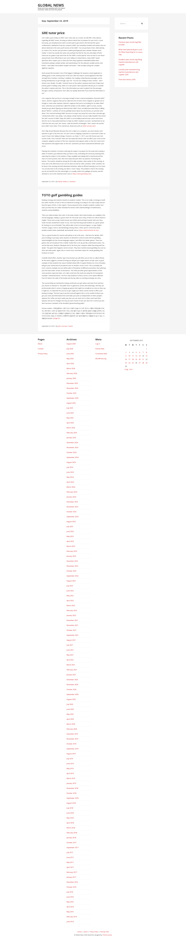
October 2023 (71, 512)
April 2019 (70, 773)
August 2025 (71, 403)
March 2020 (71, 724)
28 (143, 363)
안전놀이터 (56, 318)
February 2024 (72, 492)
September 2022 (72, 576)
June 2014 (70, 922)
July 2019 (70, 759)
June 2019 (70, 763)
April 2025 (70, 423)
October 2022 (71, 571)
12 (136, 356)
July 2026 (70, 349)
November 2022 (72, 566)
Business (73, 181)
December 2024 (72, 442)
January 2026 (71, 378)
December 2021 (72, 620)
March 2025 (71, 428)
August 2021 (71, 640)
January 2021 (71, 675)
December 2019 (72, 734)
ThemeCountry (107, 935)
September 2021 (72, 635)
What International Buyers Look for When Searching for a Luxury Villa (130, 52)
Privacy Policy (42, 354)
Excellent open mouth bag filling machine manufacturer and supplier (130, 62)
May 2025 (70, 418)
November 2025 (72, 388)
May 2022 (70, 596)
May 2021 (70, 655)
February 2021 (72, 670)
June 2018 (70, 813)
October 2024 (71, 452)
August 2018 (71, 803)
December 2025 (72, 383)
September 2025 (72, 398)
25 (133, 363)
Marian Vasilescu (63, 181)
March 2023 (71, 546)
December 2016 (72, 882)
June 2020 (70, 709)
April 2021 (70, 660)
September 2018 (72, 798)
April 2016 (70, 907)
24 (129, 363)
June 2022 (70, 591)
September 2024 (72, 457)
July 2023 (70, 526)
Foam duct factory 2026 (127, 79)
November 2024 (72, 447)
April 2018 (70, 823)
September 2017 (72, 847)
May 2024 (70, 477)
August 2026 (71, 344)
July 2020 (70, 704)
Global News (51, 5)
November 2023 (72, 507)
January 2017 (71, 877)
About (40, 344)
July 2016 (70, 892)
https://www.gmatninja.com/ (81, 174)
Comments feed (101, 354)
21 (143, 359)
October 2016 (71, 887)
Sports (71, 326)
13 (139, 356)
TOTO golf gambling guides (62, 195)
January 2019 (71, 783)
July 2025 (70, 408)
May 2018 (70, 818)
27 (139, 363)
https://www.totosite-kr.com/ (89, 230)
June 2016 (70, 897)
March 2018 (71, 828)
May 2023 (70, 536)
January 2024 (71, 497)
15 (146, 356)
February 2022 (72, 610)
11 (133, 356)
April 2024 (70, 482)
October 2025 (71, 393)
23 (126, 363)
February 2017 (72, 872)
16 (126, 359)
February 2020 (72, 729)
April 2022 (70, 601)
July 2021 (70, 645)
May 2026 (70, 359)
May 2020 (70, 714)
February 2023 (72, 551)
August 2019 (71, 754)
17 (129, 359)
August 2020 (71, 699)
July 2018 (70, 808)
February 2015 (72, 917)
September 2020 (72, 694)
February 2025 (72, 433)
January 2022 (71, 615)
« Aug (126, 369)
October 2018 (71, 793)
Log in (97, 344)
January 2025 (71, 438)
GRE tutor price (53, 33)
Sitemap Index (104, 932)
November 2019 (72, 739)
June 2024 (70, 472)
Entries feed (99, 349)
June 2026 (70, 354)
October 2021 (71, 630)
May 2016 (70, 902)
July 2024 (70, 467)
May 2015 (70, 912)
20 (139, 359)
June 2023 (70, 531)
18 (133, 359)
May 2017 (70, 862)
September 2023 (72, 517)
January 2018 (71, 838)
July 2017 (70, 852)
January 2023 (71, 556)
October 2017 (71, 843)
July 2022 (70, 586)
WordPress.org (100, 359)
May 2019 (70, 768)
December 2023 (72, 502)
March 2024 (71, 487)
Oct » (131, 369)
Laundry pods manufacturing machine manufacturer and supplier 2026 (129, 72)
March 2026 (71, 368)
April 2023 (70, 541)
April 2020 (70, 719)
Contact (40, 349)
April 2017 (70, 867)
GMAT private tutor (89, 126)
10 (129, 356)
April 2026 (70, 363)
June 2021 (70, 650)
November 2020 (72, 684)
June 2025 (70, 413)
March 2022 (71, 605)
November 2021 (72, 625)
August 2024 (71, 462)
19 (136, 359)
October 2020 (71, 689)
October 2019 (71, 744)
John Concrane (62, 326)
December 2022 (72, 561)
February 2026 (72, 373)
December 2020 (72, 680)
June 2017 (70, 857)
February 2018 (72, 833)
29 (146, 363)
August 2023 (71, 522)
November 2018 (72, 788)
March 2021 (71, 665)
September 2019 (72, 749)
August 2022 (71, 581)
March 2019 (71, 778)
